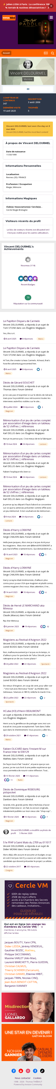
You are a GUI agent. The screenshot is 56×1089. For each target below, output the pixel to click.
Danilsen (7, 799)
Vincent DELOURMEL (13, 324)
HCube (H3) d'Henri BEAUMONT (22, 711)
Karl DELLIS (9, 433)
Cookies (37, 1078)
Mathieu (7, 758)
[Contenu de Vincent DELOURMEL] (28, 89)
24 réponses (28, 444)
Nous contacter (22, 1078)
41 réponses (32, 735)
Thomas (7, 389)
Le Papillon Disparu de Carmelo (21, 321)
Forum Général (25, 389)
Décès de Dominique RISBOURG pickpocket (21, 791)
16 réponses (30, 816)
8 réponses (27, 338)
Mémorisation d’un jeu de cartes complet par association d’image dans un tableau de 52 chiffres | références (27, 423)
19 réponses (30, 626)
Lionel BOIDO (10, 646)
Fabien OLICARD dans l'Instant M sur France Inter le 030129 (24, 750)
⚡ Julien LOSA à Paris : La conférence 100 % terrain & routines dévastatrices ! (26, 6)
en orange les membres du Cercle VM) (25, 925)
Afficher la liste (11, 933)
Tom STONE (9, 327)
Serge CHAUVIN (11, 536)
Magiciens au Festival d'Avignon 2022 (24, 639)
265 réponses (33, 866)
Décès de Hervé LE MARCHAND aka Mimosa (23, 607)
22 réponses (30, 663)
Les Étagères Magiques (33, 327)
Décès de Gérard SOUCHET (19, 382)
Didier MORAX (10, 849)
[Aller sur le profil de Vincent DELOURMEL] (6, 831)
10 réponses (29, 554)
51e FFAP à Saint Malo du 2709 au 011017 (27, 842)
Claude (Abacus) (11, 615)
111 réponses (32, 775)
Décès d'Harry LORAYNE (17, 530)
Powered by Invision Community (28, 1084)
